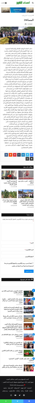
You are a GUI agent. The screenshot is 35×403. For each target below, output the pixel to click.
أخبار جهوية (23, 388)
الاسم (32, 243)
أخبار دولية (10, 388)
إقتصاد (26, 391)
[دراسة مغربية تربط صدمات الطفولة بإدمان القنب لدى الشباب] (9, 193)
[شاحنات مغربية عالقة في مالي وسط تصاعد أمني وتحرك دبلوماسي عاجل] (29, 318)
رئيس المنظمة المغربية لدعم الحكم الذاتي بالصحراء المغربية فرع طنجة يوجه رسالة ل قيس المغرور (13, 309)
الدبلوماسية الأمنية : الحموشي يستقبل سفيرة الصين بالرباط (10, 182)
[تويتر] (27, 155)
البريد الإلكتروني (29, 249)
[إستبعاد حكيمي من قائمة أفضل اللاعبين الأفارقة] (29, 353)
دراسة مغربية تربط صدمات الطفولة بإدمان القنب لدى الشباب (9, 201)
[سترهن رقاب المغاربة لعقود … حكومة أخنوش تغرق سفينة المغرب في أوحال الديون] (29, 301)
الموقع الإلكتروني (29, 256)
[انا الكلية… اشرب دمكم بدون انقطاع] (26, 175)
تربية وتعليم (5, 391)
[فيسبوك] (31, 155)
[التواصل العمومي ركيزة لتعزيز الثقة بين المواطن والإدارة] (29, 293)
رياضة (22, 391)
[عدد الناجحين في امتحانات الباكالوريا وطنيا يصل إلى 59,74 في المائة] (29, 345)
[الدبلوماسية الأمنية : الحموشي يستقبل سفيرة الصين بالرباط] (9, 175)
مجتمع (5, 388)
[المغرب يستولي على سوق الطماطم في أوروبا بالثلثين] (29, 337)
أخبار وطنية (24, 15)
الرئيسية (30, 15)
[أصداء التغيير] (23, 2)
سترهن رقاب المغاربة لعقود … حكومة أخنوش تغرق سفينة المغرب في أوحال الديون (12, 300)
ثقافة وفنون (12, 391)
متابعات (18, 391)
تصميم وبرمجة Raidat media (17, 385)
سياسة (31, 391)
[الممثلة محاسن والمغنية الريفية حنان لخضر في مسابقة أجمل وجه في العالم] (29, 368)
